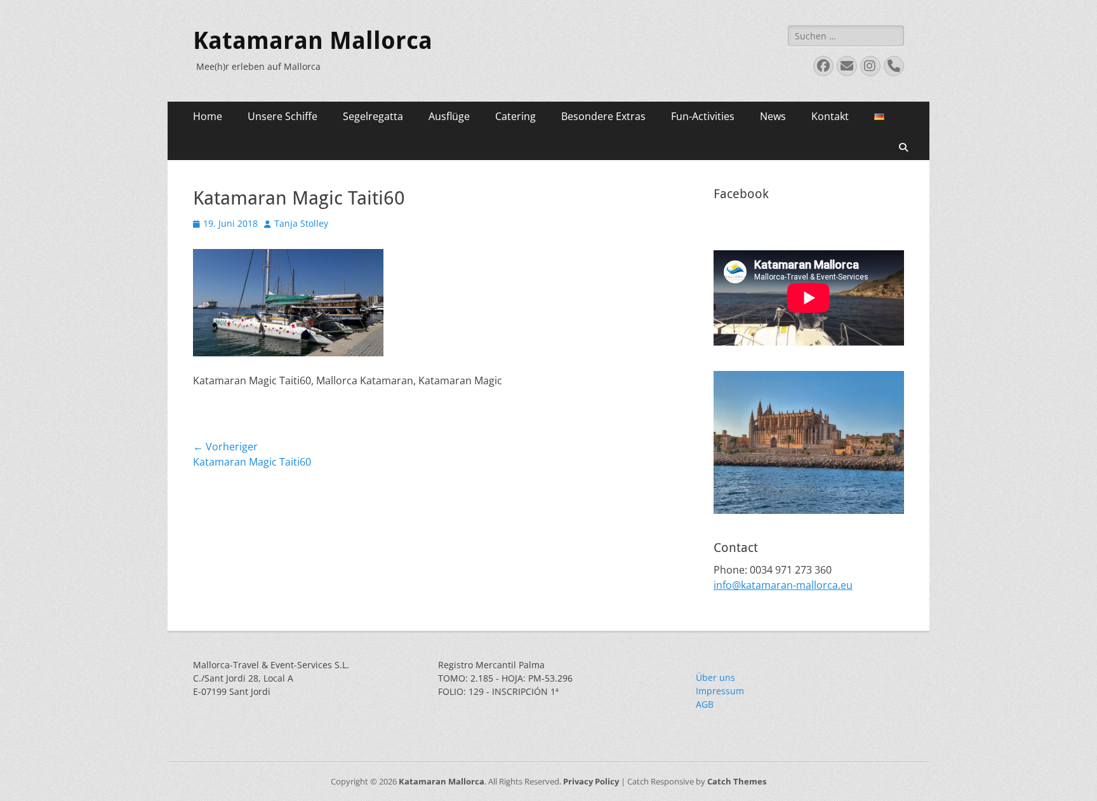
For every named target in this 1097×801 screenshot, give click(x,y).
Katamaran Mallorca (312, 41)
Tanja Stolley (301, 223)
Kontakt (830, 116)
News (773, 116)
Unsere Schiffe (282, 116)
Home (207, 116)
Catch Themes (736, 781)
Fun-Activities (703, 116)
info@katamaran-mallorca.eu (783, 585)
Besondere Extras (603, 116)
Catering (515, 116)
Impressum (720, 691)
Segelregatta (373, 116)
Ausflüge (449, 116)
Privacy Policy (591, 781)
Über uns (715, 677)
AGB (705, 704)
